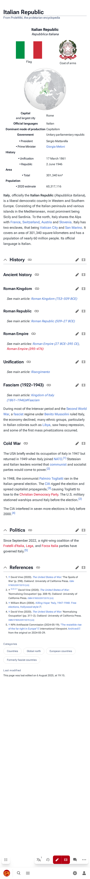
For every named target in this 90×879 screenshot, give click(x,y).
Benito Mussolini (56, 414)
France (15, 222)
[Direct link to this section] (30, 260)
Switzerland (31, 222)
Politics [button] (17, 530)
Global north (34, 651)
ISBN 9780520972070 (38, 598)
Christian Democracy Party (38, 494)
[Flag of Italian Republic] (29, 50)
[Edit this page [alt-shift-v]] (57, 860)
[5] (26, 550)
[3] (49, 488)
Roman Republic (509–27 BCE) (53, 321)
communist (58, 464)
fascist (18, 414)
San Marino (73, 228)
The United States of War (46, 577)
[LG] (27, 585)
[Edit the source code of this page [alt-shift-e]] (66, 860)
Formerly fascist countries (22, 659)
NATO (58, 459)
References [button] (21, 567)
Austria (46, 222)
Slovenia (65, 222)
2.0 (12, 589)
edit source (83, 260)
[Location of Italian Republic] (45, 89)
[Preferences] (75, 873)
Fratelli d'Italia (13, 546)
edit (77, 260)
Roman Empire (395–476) (25, 349)
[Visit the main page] (7, 873)
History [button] (17, 259)
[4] (13, 512)
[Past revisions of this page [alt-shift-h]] (48, 860)
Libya (46, 425)
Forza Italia (50, 546)
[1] (64, 458)
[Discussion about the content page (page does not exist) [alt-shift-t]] (75, 860)
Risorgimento (40, 372)
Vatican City (49, 228)
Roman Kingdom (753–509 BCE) (54, 299)
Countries (12, 651)
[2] (48, 468)
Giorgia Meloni (55, 146)
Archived (73, 628)
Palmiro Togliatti (51, 478)
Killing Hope (42, 602)
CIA (47, 484)
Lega (29, 546)
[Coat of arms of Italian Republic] (68, 50)
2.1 (16, 589)
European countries (61, 651)
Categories (10, 644)
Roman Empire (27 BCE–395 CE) (55, 344)
